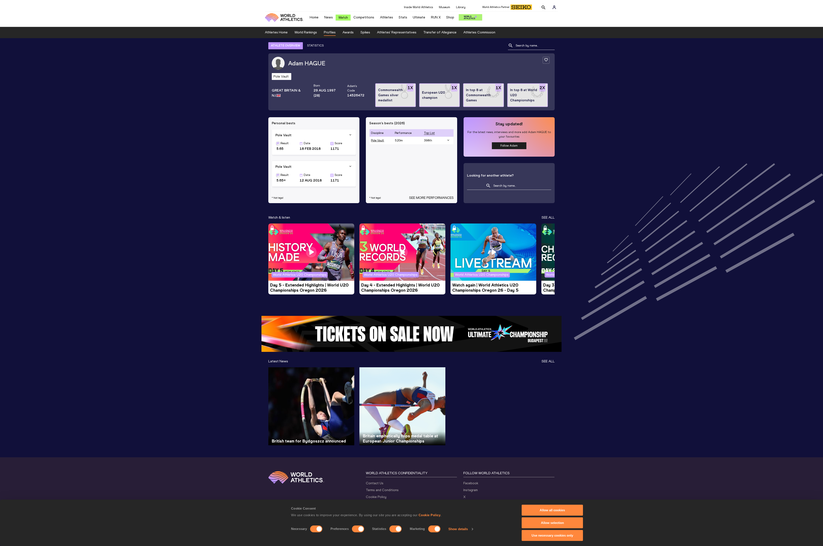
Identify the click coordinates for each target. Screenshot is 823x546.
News (328, 17)
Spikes (365, 32)
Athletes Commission (479, 32)
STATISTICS (315, 45)
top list (429, 133)
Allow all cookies (552, 510)
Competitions (363, 17)
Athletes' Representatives (396, 32)
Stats (403, 17)
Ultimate (419, 17)
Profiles (330, 32)
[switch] (358, 528)
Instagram (470, 490)
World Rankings (305, 32)
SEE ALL (548, 217)
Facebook (470, 483)
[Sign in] (554, 7)
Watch (343, 17)
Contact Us (374, 483)
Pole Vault (377, 140)
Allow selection (552, 523)
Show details (458, 529)
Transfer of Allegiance (440, 32)
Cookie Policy (430, 515)
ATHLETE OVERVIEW (285, 45)
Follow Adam (509, 145)
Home (314, 17)
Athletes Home (276, 32)
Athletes (386, 17)
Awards (348, 32)
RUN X (436, 17)
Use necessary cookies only (552, 535)
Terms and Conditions (382, 490)
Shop (450, 17)
